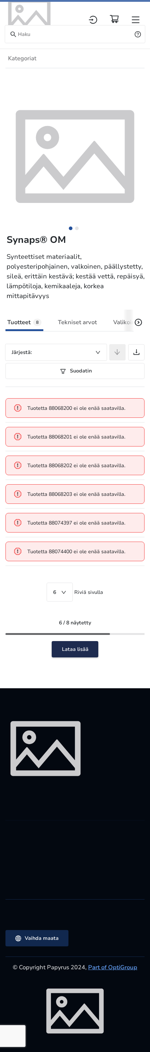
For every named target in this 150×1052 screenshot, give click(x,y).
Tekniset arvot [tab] (77, 322)
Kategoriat (22, 58)
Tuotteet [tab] (23, 322)
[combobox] (56, 352)
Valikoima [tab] (126, 322)
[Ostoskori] (114, 18)
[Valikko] (135, 19)
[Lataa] (136, 352)
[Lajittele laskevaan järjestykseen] (117, 352)
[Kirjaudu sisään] (93, 19)
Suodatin (80, 370)
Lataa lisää (75, 649)
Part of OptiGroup (112, 967)
